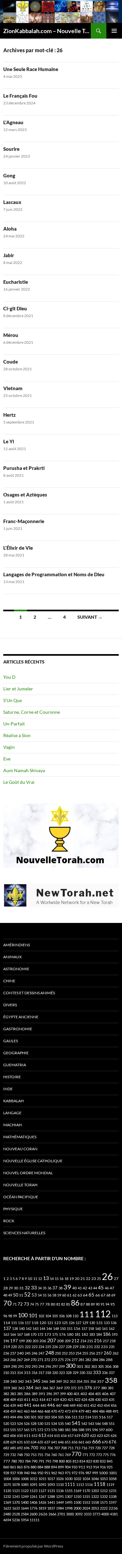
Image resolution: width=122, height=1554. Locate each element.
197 (14, 1340)
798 (55, 1461)
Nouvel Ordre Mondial (28, 1172)
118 (35, 1322)
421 (71, 1399)
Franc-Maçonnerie (23, 521)
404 (91, 1394)
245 (28, 1353)
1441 (51, 1502)
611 (27, 1435)
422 (77, 1399)
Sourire (11, 149)
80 (53, 1304)
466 (40, 1411)
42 (85, 1287)
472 (61, 1411)
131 (99, 1323)
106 (62, 1316)
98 (10, 1316)
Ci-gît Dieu (15, 308)
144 (42, 1328)
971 (68, 1473)
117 (28, 1323)
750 (27, 1454)
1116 (89, 1484)
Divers (10, 1004)
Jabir (8, 255)
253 (72, 1353)
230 (82, 1347)
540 (68, 1423)
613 (42, 1435)
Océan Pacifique (20, 1196)
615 (57, 1435)
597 (102, 1430)
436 (6, 1405)
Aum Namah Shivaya (24, 770)
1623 (7, 1508)
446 (51, 1405)
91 (102, 1304)
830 (96, 1461)
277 (74, 1359)
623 (100, 1435)
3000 (70, 1514)
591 (88, 1430)
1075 (7, 1484)
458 (6, 1411)
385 (20, 1394)
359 (6, 1387)
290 (14, 1366)
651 (68, 1442)
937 (13, 1473)
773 (99, 1454)
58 (54, 1295)
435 (112, 1399)
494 (13, 1417)
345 (36, 1381)
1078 (16, 1484)
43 (90, 1288)
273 (54, 1359)
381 (111, 1388)
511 (74, 1417)
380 (104, 1388)
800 (62, 1461)
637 (47, 1442)
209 (68, 1341)
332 (89, 1372)
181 (77, 1334)
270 (33, 1359)
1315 (86, 1496)
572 (40, 1430)
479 (81, 1411)
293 (34, 1366)
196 (6, 1341)
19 (71, 1278)
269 (27, 1359)
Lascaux (12, 202)
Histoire (12, 1076)
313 (13, 1372)
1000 (103, 1472)
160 (98, 1328)
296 (48, 1366)
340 (13, 1381)
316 (34, 1372)
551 (112, 1423)
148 (56, 1328)
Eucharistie (15, 282)
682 (6, 1448)
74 (32, 1304)
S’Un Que (12, 700)
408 (6, 1399)
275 (61, 1359)
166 (13, 1334)
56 (49, 1295)
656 (74, 1442)
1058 (112, 1478)
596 (95, 1430)
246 (34, 1353)
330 (82, 1372)
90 (98, 1304)
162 (112, 1328)
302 (87, 1366)
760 (54, 1454)
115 (14, 1323)
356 (93, 1381)
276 (68, 1359)
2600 (33, 1514)
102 (41, 1316)
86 (75, 1302)
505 (61, 1417)
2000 (77, 1508)
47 (112, 1288)
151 (70, 1328)
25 (99, 1278)
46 (107, 1288)
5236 (16, 1520)
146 (49, 1328)
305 (101, 1366)
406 (105, 1394)
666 (96, 1441)
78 (47, 1304)
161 (105, 1328)
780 (14, 1461)
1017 (51, 1478)
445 (43, 1405)
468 (47, 1411)
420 (63, 1399)
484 (95, 1411)
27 (116, 1278)
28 (5, 1288)
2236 (113, 1508)
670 (105, 1442)
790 (34, 1461)
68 (108, 1295)
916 (103, 1467)
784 (28, 1461)
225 (48, 1347)
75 (37, 1304)
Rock (8, 1220)
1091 (33, 1484)
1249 (25, 1496)
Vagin (9, 747)
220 (14, 1347)
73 (26, 1304)
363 (21, 1387)
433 (105, 1399)
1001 (113, 1473)
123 (57, 1323)
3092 (79, 1514)
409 (13, 1399)
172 (40, 1334)
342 (21, 1381)
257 (99, 1353)
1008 (25, 1478)
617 (71, 1435)
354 (79, 1381)
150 (63, 1328)
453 (100, 1405)
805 (69, 1461)
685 (13, 1448)
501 (33, 1417)
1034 (86, 1478)
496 (20, 1417)
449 (72, 1405)
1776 (33, 1508)
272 (47, 1359)
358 (111, 1380)
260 (108, 1353)
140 (22, 1328)
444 (36, 1405)
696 (27, 1448)
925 (110, 1467)
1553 (86, 1502)
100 (23, 1315)
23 (93, 1278)
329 (75, 1372)
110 (75, 1316)
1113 (80, 1484)
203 (35, 1341)
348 (52, 1381)
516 (102, 1417)
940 (27, 1473)
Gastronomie (17, 1028)
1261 (33, 1496)
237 (13, 1353)
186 (107, 1334)
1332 (104, 1496)
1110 (60, 1484)
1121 (16, 1490)
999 (95, 1473)
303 (94, 1366)
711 (71, 1448)
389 (34, 1394)
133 (107, 1323)
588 (81, 1430)
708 (64, 1448)
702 (42, 1447)
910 (74, 1467)
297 (55, 1366)
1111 (70, 1484)
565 (27, 1430)
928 (6, 1473)
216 (98, 1340)
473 (68, 1411)
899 (61, 1467)
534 (54, 1423)
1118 (99, 1484)
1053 (104, 1478)
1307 (69, 1496)
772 (92, 1454)
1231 (112, 1490)
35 (45, 1288)
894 (54, 1467)
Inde (8, 1088)
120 (42, 1322)
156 (77, 1328)
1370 (16, 1502)
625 (107, 1435)
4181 (114, 1514)
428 (91, 1399)
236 (6, 1353)
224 (41, 1347)
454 (107, 1405)
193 (114, 1334)
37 (55, 1287)
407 (112, 1394)
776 (112, 1454)
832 (103, 1461)
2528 (16, 1514)
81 (58, 1304)
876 (27, 1467)
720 (98, 1448)
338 (6, 1381)
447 (59, 1405)
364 (30, 1387)
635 (40, 1442)
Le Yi (8, 441)
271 (40, 1359)
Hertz (9, 415)
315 (27, 1372)
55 (45, 1295)
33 (34, 1287)
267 (20, 1359)
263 (6, 1359)
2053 (95, 1508)
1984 (60, 1508)
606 (13, 1435)
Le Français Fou (20, 96)
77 (42, 1304)
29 (11, 1288)
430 (98, 1399)
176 (62, 1334)
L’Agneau (13, 122)
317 (41, 1372)
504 (54, 1417)
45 (101, 1287)
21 (82, 1278)
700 (34, 1447)
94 (107, 1304)
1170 (86, 1490)
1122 (25, 1490)
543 (91, 1423)
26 (107, 1276)
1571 (104, 1502)
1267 (42, 1496)
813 (75, 1461)
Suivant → (89, 617)
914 (96, 1467)
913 (89, 1467)
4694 (7, 1520)
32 (27, 1287)
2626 (42, 1514)
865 (20, 1467)
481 (88, 1411)
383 (13, 1394)
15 (57, 1278)
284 (95, 1359)
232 (97, 1347)
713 (77, 1448)
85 (68, 1304)
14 (52, 1278)
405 (98, 1394)
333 (97, 1372)
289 (6, 1366)
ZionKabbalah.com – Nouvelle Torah (47, 30)
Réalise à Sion (17, 735)
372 (73, 1388)
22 (88, 1278)
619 (77, 1435)
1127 (42, 1490)
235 (112, 1347)
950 (40, 1473)
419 (56, 1399)
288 (109, 1359)
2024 (86, 1508)
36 (49, 1288)
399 (63, 1394)
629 (13, 1442)
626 (113, 1435)
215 (90, 1341)
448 (66, 1405)
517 (110, 1417)
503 (47, 1417)
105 (55, 1316)
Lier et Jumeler (18, 688)
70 (7, 1302)
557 (20, 1430)
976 (81, 1473)
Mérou (10, 335)
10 (30, 1278)
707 (57, 1448)
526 (27, 1423)
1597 (112, 1502)
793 (48, 1461)
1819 (42, 1508)
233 (104, 1347)
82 (63, 1304)
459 (13, 1411)
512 (81, 1417)
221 (21, 1347)
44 (95, 1288)
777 (6, 1461)
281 (81, 1359)
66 (97, 1295)
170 (33, 1334)
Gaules (10, 1040)
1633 (16, 1508)
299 (62, 1366)
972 (74, 1473)
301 (79, 1366)
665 (88, 1442)
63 (79, 1295)
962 (54, 1473)
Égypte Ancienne (20, 1016)
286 (102, 1359)
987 (88, 1473)
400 (70, 1394)
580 (61, 1430)
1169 (77, 1490)
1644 (25, 1508)
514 (88, 1417)
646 (61, 1442)
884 (40, 1467)
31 (21, 1287)
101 (33, 1315)
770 (76, 1454)
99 (15, 1316)
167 (20, 1334)
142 (29, 1328)
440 (20, 1405)
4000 (105, 1514)
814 (82, 1461)
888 (47, 1467)
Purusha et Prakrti (24, 468)
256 (92, 1353)
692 (20, 1448)
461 (20, 1411)
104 (48, 1316)
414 (42, 1399)
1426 (42, 1502)
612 (34, 1435)
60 (64, 1295)
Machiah (12, 1124)
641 (54, 1442)
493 (6, 1417)
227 (62, 1347)
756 (47, 1454)
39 (67, 1287)
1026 (60, 1478)
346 (44, 1381)
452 (93, 1405)
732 (13, 1454)
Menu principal (114, 31)
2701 (61, 1514)
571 (33, 1430)
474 (74, 1411)
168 (27, 1334)
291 (21, 1366)
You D (9, 677)
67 (103, 1295)
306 (108, 1366)
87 (82, 1304)
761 (61, 1454)
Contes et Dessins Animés (29, 992)
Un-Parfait (14, 723)
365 (37, 1387)
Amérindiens (16, 944)
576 (54, 1430)
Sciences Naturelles (24, 1232)
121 (50, 1323)
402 (83, 1393)
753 (33, 1454)
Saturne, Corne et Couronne (31, 712)
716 (84, 1448)
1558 (95, 1502)
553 (6, 1430)
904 (68, 1467)
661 (81, 1442)
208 (60, 1341)
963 (61, 1473)
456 (113, 1405)
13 (46, 1278)
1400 (25, 1502)
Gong (9, 175)
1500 (77, 1502)
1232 (7, 1496)
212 (75, 1340)
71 (15, 1304)
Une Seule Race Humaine (30, 69)
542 (84, 1423)
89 (93, 1304)
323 (62, 1372)
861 (13, 1467)
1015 (42, 1478)
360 (14, 1388)
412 (35, 1399)
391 (41, 1393)
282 (88, 1359)
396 (49, 1394)
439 (13, 1405)
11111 (34, 1520)
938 (20, 1473)
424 (84, 1399)
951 (47, 1473)
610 (20, 1435)
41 (80, 1288)
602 (6, 1435)
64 (85, 1295)
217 (106, 1341)
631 (20, 1442)
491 (115, 1411)
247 (41, 1353)
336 (105, 1372)
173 (47, 1334)
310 (6, 1372)
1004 (7, 1478)
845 (110, 1461)
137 (7, 1328)
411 (27, 1399)
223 (34, 1347)
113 (114, 1316)
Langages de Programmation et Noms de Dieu (53, 574)
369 (59, 1387)
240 (20, 1353)
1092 (42, 1484)
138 (15, 1328)
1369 (7, 1502)
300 (70, 1365)
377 (96, 1387)
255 (85, 1353)
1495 (69, 1502)
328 (69, 1372)
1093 (51, 1484)
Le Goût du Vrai (18, 782)
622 (93, 1435)
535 (61, 1423)
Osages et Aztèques (25, 494)
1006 (16, 1478)
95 (112, 1304)
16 (61, 1278)
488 (109, 1411)
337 (112, 1372)
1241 (16, 1496)
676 (112, 1441)
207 (51, 1340)
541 (76, 1423)
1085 (25, 1484)
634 (33, 1442)
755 (40, 1454)
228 (69, 1347)
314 (20, 1372)
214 (83, 1341)
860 (6, 1467)
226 (55, 1347)
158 (91, 1328)
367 (52, 1388)
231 (89, 1347)
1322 (95, 1496)
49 (10, 1295)
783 (21, 1461)
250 (58, 1353)
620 (85, 1435)
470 (54, 1411)
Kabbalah (13, 1100)
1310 (77, 1496)
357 (100, 1381)
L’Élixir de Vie (18, 548)
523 (13, 1423)
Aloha (10, 229)
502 (40, 1417)
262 (115, 1353)
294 (41, 1366)
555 (13, 1430)
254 (78, 1353)
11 (35, 1278)
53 (34, 1295)
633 (27, 1442)
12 (40, 1278)
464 (33, 1411)
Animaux (12, 956)
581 (68, 1430)
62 (74, 1295)
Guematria (14, 1064)
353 (72, 1381)
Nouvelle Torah (20, 1184)
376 (88, 1387)
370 (67, 1388)
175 (55, 1334)
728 (112, 1448)
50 (15, 1294)
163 (6, 1334)
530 (40, 1423)
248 (49, 1352)
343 (28, 1381)
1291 (60, 1496)
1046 (95, 1478)
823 (89, 1461)
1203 (95, 1490)
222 (28, 1347)
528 (33, 1423)
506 (68, 1417)
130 (92, 1323)
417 (49, 1399)
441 (28, 1405)
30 (16, 1288)
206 (42, 1340)
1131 (51, 1490)
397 (56, 1394)
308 (115, 1366)
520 (6, 1423)
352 (66, 1381)
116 (21, 1323)
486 (102, 1411)
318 (48, 1372)
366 (45, 1388)
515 (95, 1417)
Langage (12, 1112)
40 (74, 1287)
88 (88, 1304)
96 (5, 1316)
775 (106, 1454)
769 (68, 1454)
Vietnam (12, 388)
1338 (112, 1496)
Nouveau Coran (20, 1148)
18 (66, 1278)
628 (6, 1442)
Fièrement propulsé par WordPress (33, 1546)
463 (27, 1411)
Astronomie (16, 968)
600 (109, 1430)
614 (50, 1435)
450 (79, 1405)
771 (85, 1454)
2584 (25, 1514)
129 (85, 1323)
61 (69, 1295)
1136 (60, 1490)
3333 (87, 1514)
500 (27, 1417)
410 (20, 1399)
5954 (25, 1520)
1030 (69, 1478)
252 (65, 1353)
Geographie (16, 1052)
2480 (7, 1514)
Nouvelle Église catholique (32, 1160)
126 (72, 1323)
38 (60, 1288)
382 (6, 1394)
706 (50, 1448)
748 (20, 1454)
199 (22, 1341)
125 (65, 1323)
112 (103, 1313)
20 (77, 1278)
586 (74, 1430)
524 (20, 1423)
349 (59, 1381)
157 (84, 1328)
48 (5, 1295)
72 (20, 1304)
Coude (10, 362)
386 (27, 1393)
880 (33, 1467)
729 (6, 1454)
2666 (52, 1514)
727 (105, 1448)
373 (80, 1388)
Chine (9, 980)
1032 (77, 1478)
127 (78, 1323)
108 (69, 1316)
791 (41, 1461)
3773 (96, 1514)
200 (29, 1341)
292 (28, 1366)
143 (35, 1328)
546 (98, 1423)
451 (86, 1405)
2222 (104, 1508)
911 (81, 1467)
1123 (33, 1490)
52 (27, 1294)
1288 (51, 1496)
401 (76, 1394)
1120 (7, 1490)
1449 (60, 1502)
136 (113, 1323)
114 (6, 1323)
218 (112, 1341)
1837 (51, 1508)
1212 (104, 1490)
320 (55, 1372)
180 (70, 1334)
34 (40, 1288)
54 (40, 1295)
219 (6, 1346)
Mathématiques (19, 1136)
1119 (110, 1484)
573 (47, 1430)
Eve (6, 758)
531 (47, 1423)
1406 (33, 1502)
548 (105, 1423)
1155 (69, 1490)
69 (113, 1295)
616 (64, 1435)
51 (21, 1295)
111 (86, 1314)
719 (91, 1448)
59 (59, 1295)
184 (99, 1334)
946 (33, 1473)
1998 (69, 1508)
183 (92, 1334)
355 (86, 1381)
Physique (13, 1208)
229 (75, 1347)
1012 (33, 1478)
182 (84, 1334)
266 (13, 1359)
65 (91, 1294)
